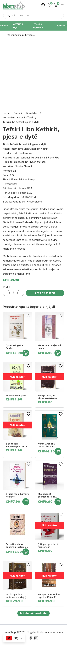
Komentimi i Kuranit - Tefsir (18, 117)
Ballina (4, 25)
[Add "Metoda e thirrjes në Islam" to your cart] (58, 353)
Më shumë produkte (33, 613)
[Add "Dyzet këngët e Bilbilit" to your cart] (26, 353)
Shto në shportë (45, 292)
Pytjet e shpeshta (38, 25)
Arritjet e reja (18, 25)
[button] (49, 5)
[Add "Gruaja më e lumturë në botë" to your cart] (26, 502)
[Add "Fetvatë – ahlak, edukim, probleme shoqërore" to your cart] (26, 552)
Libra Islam (32, 113)
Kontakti (62, 25)
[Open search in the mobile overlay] (33, 15)
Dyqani (18, 113)
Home (6, 113)
